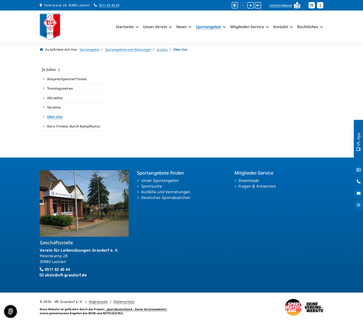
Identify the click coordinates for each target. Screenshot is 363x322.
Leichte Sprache (281, 5)
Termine (53, 107)
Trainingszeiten (60, 88)
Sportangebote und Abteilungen (128, 49)
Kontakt (280, 26)
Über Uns (55, 116)
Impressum (98, 301)
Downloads (248, 180)
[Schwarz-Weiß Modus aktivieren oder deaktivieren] (235, 5)
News (181, 26)
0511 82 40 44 (109, 5)
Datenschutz (124, 301)
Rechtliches (307, 26)
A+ (258, 5)
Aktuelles (55, 98)
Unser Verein (155, 26)
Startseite (125, 26)
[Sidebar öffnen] (320, 5)
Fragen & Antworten (257, 186)
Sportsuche (151, 186)
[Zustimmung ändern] (10, 311)
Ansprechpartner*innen (67, 79)
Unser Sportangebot (160, 180)
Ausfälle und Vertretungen (165, 191)
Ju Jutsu (162, 49)
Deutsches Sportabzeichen (166, 197)
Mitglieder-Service (247, 26)
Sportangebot (208, 26)
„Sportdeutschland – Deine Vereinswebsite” (136, 309)
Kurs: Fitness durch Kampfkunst (73, 126)
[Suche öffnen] (312, 5)
